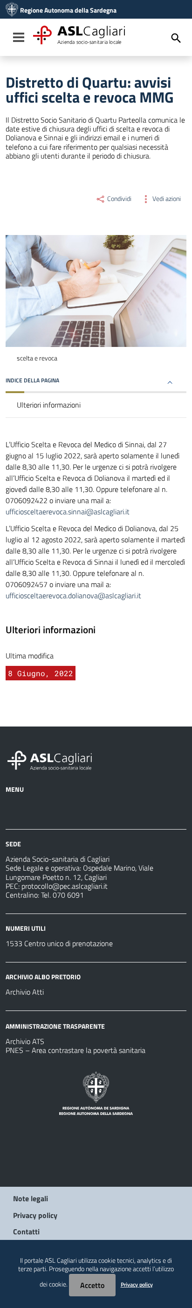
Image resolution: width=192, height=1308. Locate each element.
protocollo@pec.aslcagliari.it (64, 886)
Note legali (30, 1198)
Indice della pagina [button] (32, 380)
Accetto (92, 1285)
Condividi (118, 199)
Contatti (26, 1231)
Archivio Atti (25, 991)
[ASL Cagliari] (12, 10)
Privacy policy (35, 1215)
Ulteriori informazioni (49, 404)
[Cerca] (176, 38)
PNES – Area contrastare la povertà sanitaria (75, 1050)
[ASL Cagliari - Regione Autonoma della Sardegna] (54, 759)
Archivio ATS (25, 1041)
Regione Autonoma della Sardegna (68, 10)
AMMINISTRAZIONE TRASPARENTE (55, 1026)
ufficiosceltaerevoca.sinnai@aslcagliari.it (68, 511)
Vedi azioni (166, 199)
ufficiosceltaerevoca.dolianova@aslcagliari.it (73, 595)
